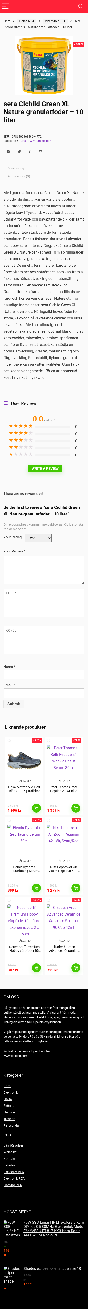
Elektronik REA (14, 1178)
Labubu (9, 1165)
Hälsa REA (26, 21)
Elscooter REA (14, 1172)
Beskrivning (15, 168)
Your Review (14, 551)
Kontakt (9, 1159)
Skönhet (9, 1106)
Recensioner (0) (18, 176)
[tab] (44, 168)
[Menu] (5, 6)
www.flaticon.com (15, 1056)
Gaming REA (13, 1185)
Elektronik (11, 1092)
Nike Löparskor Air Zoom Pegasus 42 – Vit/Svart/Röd (63, 870)
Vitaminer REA (55, 21)
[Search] (80, 6)
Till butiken (36, 808)
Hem (7, 21)
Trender (9, 1119)
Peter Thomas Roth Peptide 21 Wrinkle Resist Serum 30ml (64, 791)
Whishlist (10, 1152)
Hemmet (10, 1112)
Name (9, 667)
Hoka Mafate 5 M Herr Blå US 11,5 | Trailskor (24, 789)
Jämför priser (13, 1145)
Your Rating (13, 537)
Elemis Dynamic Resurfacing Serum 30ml (24, 870)
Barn (7, 1086)
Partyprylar (12, 1125)
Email (9, 685)
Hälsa (8, 1099)
